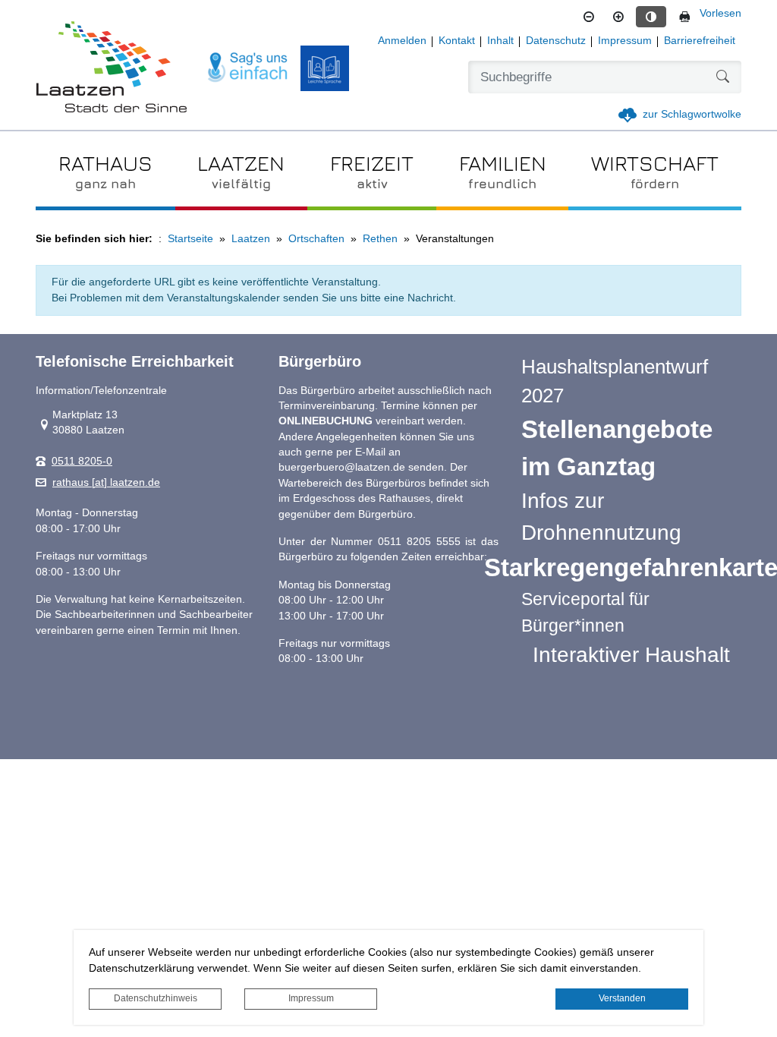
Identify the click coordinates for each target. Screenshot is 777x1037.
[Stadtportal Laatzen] (111, 68)
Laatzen (250, 238)
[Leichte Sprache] (324, 68)
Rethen (380, 238)
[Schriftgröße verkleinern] (589, 16)
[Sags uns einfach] (248, 68)
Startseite (190, 238)
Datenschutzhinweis (155, 998)
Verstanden (622, 998)
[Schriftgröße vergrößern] (618, 16)
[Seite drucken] (684, 16)
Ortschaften (316, 238)
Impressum (311, 998)
